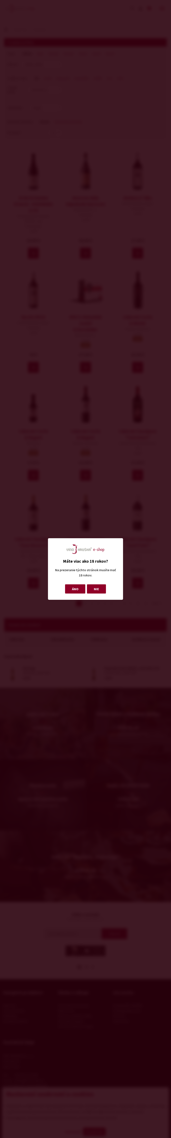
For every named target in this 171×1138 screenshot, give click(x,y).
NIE (96, 589)
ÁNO (75, 589)
